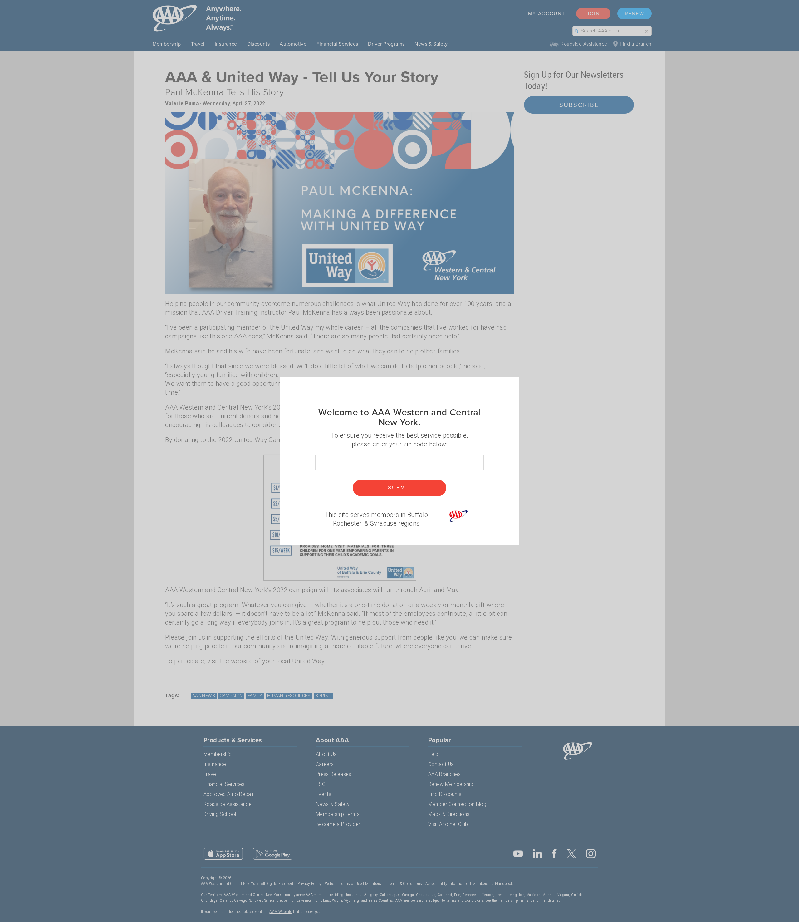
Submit (399, 487)
